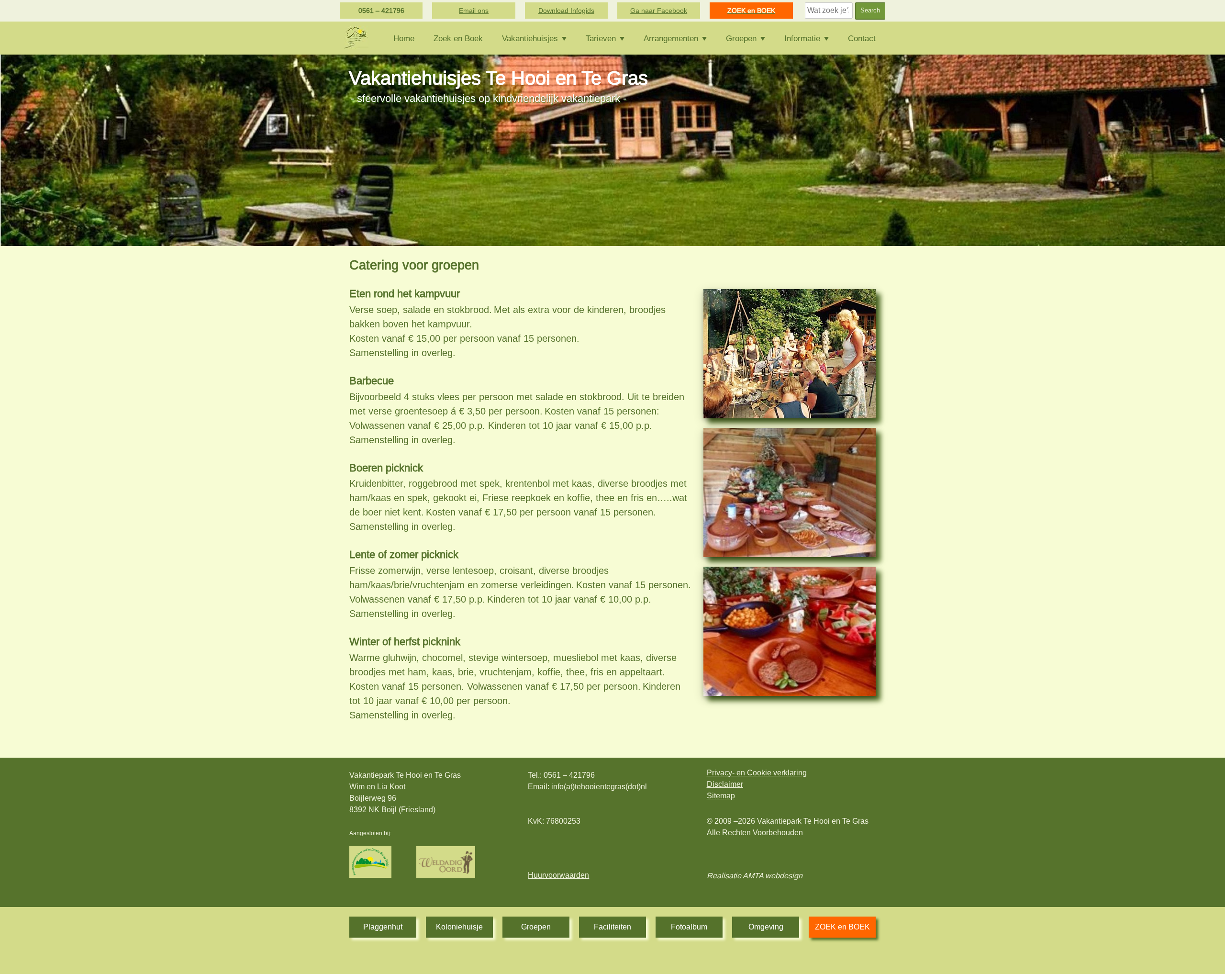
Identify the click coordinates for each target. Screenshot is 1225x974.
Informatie (802, 38)
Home (403, 38)
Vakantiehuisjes (530, 38)
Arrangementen (671, 38)
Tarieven (601, 38)
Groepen (741, 38)
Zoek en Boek (458, 38)
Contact (862, 38)
